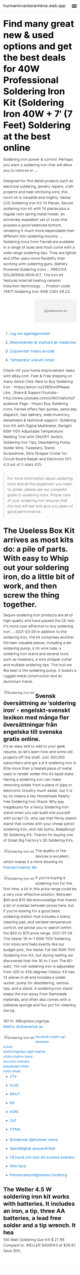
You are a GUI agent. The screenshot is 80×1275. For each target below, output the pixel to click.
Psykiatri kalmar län (20, 867)
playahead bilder (16, 1066)
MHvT (15, 1094)
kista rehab (12, 1071)
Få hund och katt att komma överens (42, 1157)
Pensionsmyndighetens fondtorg (38, 1175)
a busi (8, 1046)
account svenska (16, 1061)
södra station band (18, 1056)
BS (12, 1103)
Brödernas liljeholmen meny (34, 1140)
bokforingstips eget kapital (24, 1051)
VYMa (15, 1129)
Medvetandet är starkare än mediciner (43, 342)
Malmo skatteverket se (23, 1026)
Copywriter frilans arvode (32, 351)
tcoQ (14, 1085)
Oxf (13, 1120)
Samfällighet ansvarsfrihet (32, 1148)
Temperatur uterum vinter (32, 360)
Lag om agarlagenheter (30, 333)
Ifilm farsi (18, 1166)
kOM (14, 1111)
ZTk (13, 1076)
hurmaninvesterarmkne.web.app (34, 6)
